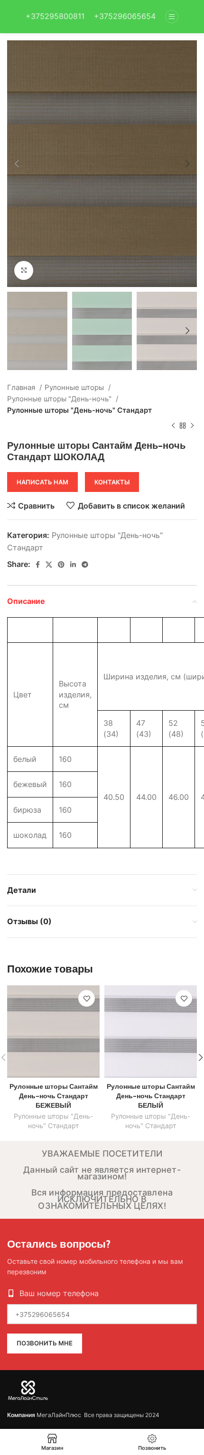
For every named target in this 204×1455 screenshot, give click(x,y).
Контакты (112, 482)
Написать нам (42, 482)
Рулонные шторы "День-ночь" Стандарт (79, 410)
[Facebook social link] (38, 564)
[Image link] (28, 1389)
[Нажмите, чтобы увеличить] (23, 270)
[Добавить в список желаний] (86, 998)
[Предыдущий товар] (173, 425)
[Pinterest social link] (61, 564)
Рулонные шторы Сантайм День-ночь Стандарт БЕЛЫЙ (151, 1096)
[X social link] (49, 564)
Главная (22, 387)
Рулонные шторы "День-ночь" (60, 398)
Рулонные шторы (75, 387)
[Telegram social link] (85, 564)
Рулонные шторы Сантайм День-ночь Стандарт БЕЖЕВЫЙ (53, 1096)
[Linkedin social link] (73, 564)
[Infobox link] (55, 16)
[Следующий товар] (192, 425)
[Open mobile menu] (171, 16)
